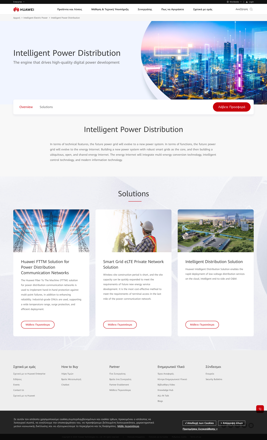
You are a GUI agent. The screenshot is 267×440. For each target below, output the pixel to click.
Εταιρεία (210, 373)
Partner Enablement (119, 384)
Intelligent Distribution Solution (214, 261)
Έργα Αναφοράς (166, 373)
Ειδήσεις (17, 379)
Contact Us (18, 390)
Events (16, 384)
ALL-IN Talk (163, 395)
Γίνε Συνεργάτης (117, 373)
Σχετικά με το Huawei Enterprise (29, 373)
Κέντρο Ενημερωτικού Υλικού (172, 379)
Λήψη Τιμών (67, 373)
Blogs (160, 401)
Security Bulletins (214, 379)
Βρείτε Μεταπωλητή (71, 379)
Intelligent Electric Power (35, 18)
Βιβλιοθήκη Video (166, 384)
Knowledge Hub (165, 390)
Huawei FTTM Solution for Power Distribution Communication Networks (45, 267)
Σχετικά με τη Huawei (24, 395)
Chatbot (65, 384)
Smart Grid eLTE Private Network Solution (133, 264)
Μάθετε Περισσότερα (120, 390)
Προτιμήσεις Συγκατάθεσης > (200, 428)
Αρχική (16, 18)
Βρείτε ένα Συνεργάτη (120, 379)
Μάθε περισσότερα (128, 426)
